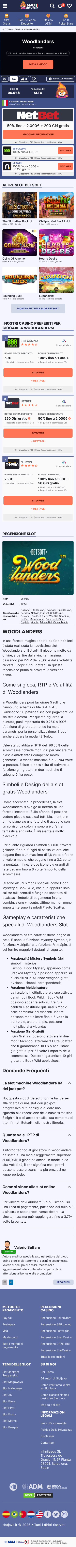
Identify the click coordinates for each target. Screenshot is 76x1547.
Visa (5, 1330)
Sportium (64, 616)
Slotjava (7, 29)
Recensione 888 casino (56, 1324)
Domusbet (51, 619)
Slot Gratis (7, 21)
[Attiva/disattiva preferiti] (69, 6)
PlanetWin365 (50, 616)
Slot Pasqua (10, 1427)
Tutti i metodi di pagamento (12, 1345)
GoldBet (36, 616)
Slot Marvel (9, 1420)
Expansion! (46, 295)
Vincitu (35, 622)
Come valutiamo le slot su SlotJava (55, 1386)
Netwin (35, 613)
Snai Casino (64, 610)
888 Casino (56, 613)
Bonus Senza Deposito (27, 21)
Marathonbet (37, 619)
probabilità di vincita (59, 1543)
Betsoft (39, 47)
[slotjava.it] (29, 6)
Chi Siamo (47, 1372)
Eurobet (44, 613)
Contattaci (47, 1442)
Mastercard (10, 1337)
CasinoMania (60, 622)
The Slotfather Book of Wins (21, 221)
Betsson (25, 613)
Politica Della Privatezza (56, 1429)
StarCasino (38, 610)
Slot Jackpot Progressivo (10, 1373)
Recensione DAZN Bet (55, 1343)
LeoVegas (50, 610)
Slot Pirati (8, 1407)
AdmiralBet (46, 622)
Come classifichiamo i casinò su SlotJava (55, 1396)
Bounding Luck (12, 295)
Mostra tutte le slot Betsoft (38, 308)
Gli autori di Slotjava (54, 1378)
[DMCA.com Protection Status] (38, 1495)
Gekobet (25, 616)
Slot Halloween (12, 1388)
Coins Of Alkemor (14, 258)
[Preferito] (33, 79)
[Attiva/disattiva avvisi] (52, 6)
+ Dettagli (38, 380)
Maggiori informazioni (38, 134)
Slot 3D (7, 1394)
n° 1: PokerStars (66, 21)
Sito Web (65, 150)
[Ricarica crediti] (14, 79)
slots (18, 29)
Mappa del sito (50, 1404)
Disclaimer (47, 1436)
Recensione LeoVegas (55, 1330)
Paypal (7, 1317)
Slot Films (8, 1401)
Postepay (8, 1324)
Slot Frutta (9, 1414)
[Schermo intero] (5, 79)
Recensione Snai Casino (56, 1337)
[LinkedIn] (11, 1282)
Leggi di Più (63, 1282)
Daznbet (25, 610)
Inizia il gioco (38, 64)
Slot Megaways (12, 1381)
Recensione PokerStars (56, 1317)
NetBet (25, 619)
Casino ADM (48, 21)
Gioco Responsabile (53, 1423)
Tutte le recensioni (53, 1356)
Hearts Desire (48, 258)
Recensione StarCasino (56, 1350)
